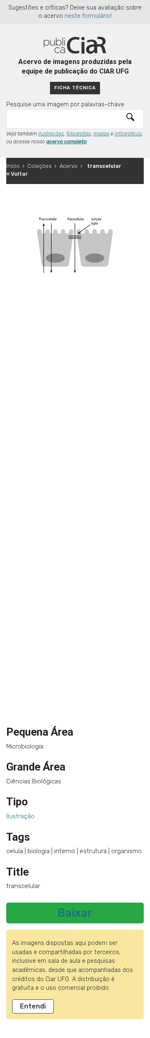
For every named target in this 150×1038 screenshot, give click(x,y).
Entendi (33, 1006)
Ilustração (20, 816)
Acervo (69, 166)
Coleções (40, 166)
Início (13, 166)
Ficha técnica (75, 88)
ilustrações (51, 134)
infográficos (128, 134)
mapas (101, 134)
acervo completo (66, 142)
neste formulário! (88, 16)
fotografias (78, 134)
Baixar (75, 913)
